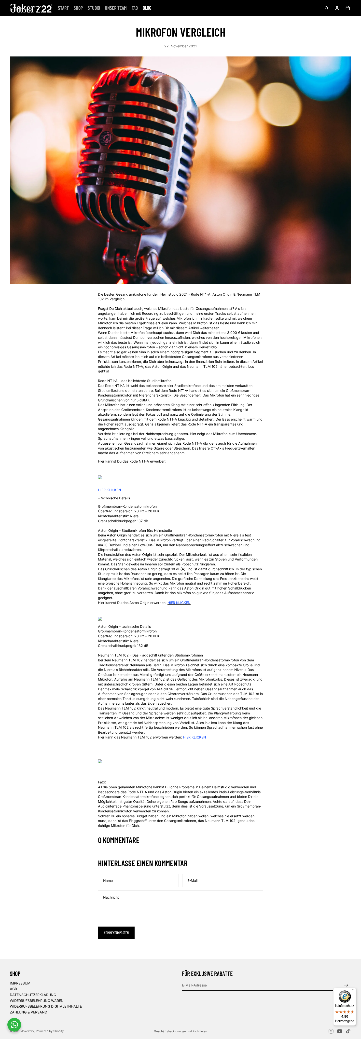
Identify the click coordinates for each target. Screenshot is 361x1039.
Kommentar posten (116, 933)
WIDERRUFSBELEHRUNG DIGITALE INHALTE (46, 1006)
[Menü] (353, 991)
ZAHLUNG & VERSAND (28, 1012)
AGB (13, 989)
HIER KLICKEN (109, 490)
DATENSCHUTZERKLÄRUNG (33, 995)
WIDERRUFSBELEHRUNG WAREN (37, 1000)
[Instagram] (331, 1031)
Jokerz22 (27, 1031)
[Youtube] (340, 1031)
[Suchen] (326, 8)
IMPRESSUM (20, 983)
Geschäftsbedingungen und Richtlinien (180, 1031)
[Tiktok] (348, 1031)
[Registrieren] (346, 985)
